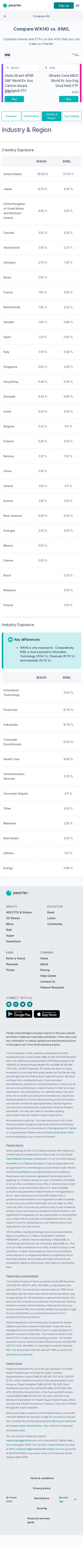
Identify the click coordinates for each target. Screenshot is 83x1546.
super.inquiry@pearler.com (21, 1440)
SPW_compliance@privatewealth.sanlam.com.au (36, 1449)
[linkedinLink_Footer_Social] (30, 1004)
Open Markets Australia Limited (24, 1158)
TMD (63, 1289)
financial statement (21, 1354)
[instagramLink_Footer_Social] (16, 1004)
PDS (18, 1289)
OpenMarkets (24, 1171)
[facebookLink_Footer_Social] (9, 1004)
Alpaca (41, 1171)
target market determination (27, 1425)
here (8, 1267)
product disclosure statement (59, 1421)
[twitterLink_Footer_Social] (23, 1004)
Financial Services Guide (60, 1132)
